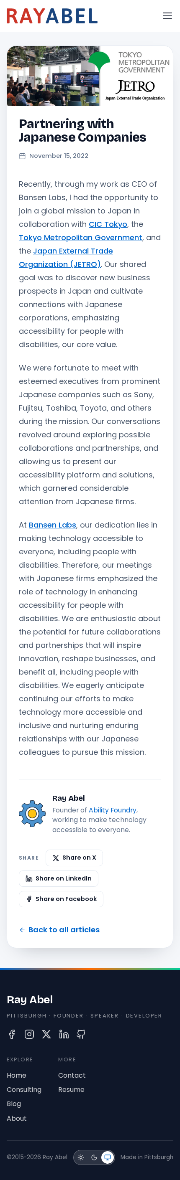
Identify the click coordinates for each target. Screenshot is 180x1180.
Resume (71, 1089)
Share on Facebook (66, 899)
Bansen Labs (52, 525)
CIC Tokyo (108, 224)
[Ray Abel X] (46, 1034)
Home (16, 1075)
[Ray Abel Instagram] (29, 1034)
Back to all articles (64, 929)
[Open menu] (167, 16)
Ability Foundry (112, 810)
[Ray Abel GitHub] (81, 1034)
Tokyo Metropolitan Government (80, 237)
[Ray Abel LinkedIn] (64, 1034)
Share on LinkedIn (64, 878)
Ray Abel (30, 999)
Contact (72, 1075)
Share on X (79, 857)
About (17, 1118)
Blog (14, 1104)
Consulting (24, 1089)
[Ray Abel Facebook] (12, 1034)
